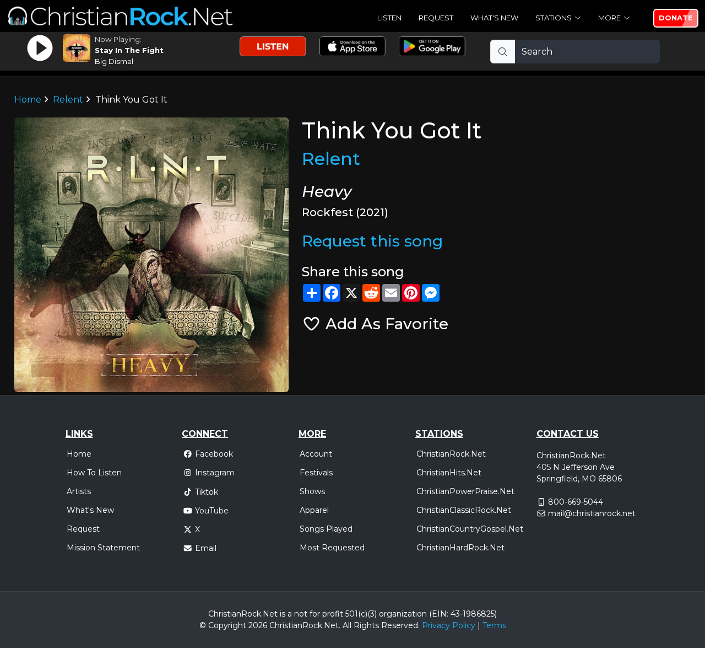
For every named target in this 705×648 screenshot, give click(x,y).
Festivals (316, 472)
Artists (79, 491)
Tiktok (206, 492)
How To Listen (94, 472)
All (347, 625)
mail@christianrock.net (592, 513)
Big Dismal (114, 61)
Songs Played (326, 529)
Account (316, 454)
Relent (68, 99)
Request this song (372, 241)
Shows (312, 491)
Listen (389, 17)
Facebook (214, 454)
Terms (494, 625)
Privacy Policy (448, 625)
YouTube (212, 511)
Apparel (314, 510)
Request (436, 17)
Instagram (215, 472)
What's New (494, 17)
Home (27, 99)
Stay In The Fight (129, 50)
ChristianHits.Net (448, 472)
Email (205, 548)
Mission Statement (103, 547)
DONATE (676, 17)
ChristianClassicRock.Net (463, 510)
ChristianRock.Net (451, 454)
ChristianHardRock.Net (460, 547)
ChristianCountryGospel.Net (469, 529)
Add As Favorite (384, 323)
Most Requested (332, 547)
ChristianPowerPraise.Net (465, 491)
